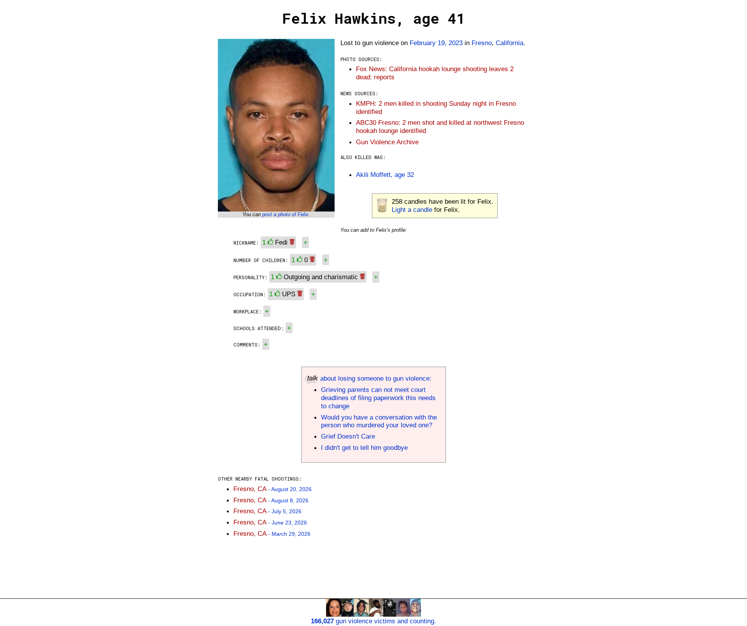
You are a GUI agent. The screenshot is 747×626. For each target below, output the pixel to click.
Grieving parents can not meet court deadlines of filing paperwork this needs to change (378, 398)
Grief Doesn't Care (348, 436)
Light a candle (412, 209)
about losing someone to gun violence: (374, 378)
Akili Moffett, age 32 (385, 174)
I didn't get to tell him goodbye (364, 447)
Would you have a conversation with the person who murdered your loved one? (379, 421)
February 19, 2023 (436, 43)
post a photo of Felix (285, 214)
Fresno (482, 43)
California (509, 43)
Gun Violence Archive (387, 142)
